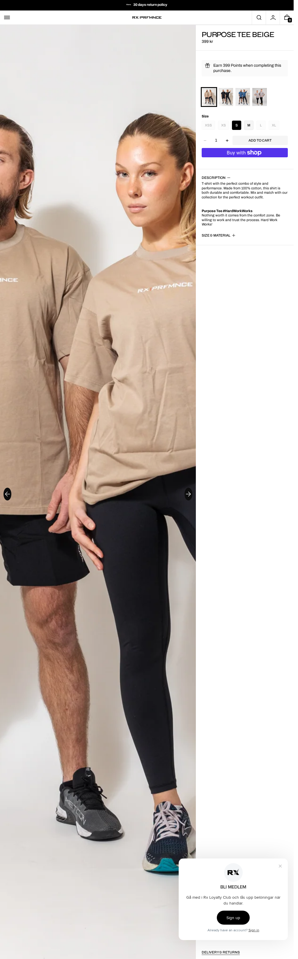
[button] (7, 17)
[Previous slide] (7, 494)
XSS (208, 125)
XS (223, 125)
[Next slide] (188, 494)
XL (274, 125)
